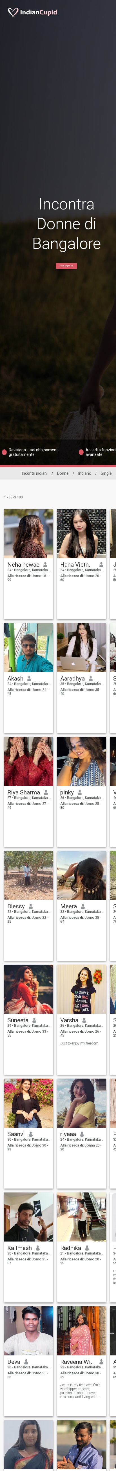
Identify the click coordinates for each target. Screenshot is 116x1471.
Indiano (84, 473)
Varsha (69, 1020)
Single (106, 473)
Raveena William (77, 1362)
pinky (67, 792)
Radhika (70, 1248)
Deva (13, 1362)
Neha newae (23, 564)
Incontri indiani (35, 473)
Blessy (16, 906)
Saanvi (16, 1134)
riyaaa (68, 1134)
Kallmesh (19, 1248)
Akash (15, 678)
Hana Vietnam (77, 564)
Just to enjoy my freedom (79, 1043)
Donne (63, 473)
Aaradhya (72, 678)
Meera (68, 906)
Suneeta (17, 1020)
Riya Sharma (23, 792)
